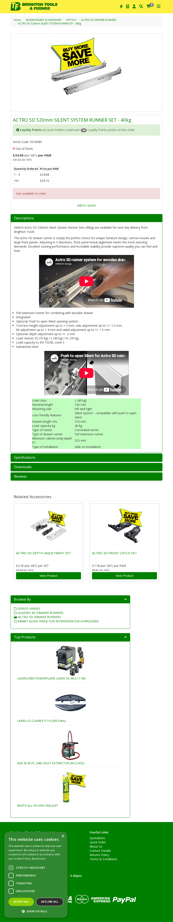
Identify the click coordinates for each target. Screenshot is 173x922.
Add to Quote (86, 205)
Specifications (24, 458)
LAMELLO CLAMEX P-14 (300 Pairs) (41, 721)
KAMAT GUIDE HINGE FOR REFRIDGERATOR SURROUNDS (58, 621)
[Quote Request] (128, 6)
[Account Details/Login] (134, 6)
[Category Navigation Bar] (158, 6)
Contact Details (100, 851)
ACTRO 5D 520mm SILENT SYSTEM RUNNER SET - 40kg (49, 23)
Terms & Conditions (103, 859)
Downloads (23, 467)
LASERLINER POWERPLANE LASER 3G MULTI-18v (51, 678)
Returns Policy (99, 855)
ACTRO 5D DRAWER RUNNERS (98, 20)
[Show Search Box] (141, 6)
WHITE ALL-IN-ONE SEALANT (37, 805)
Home (17, 20)
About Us (96, 846)
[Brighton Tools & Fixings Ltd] (34, 5)
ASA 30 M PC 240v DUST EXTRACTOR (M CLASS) (50, 763)
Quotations (97, 838)
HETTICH (71, 20)
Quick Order (98, 842)
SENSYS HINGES (28, 609)
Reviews (20, 477)
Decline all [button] (49, 901)
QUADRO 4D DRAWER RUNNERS (40, 613)
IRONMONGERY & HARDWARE (43, 20)
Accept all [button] (21, 901)
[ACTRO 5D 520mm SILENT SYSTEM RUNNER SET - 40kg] (86, 72)
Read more (39, 858)
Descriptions (24, 218)
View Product (49, 576)
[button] (35, 911)
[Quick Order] (121, 6)
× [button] (62, 836)
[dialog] (36, 875)
